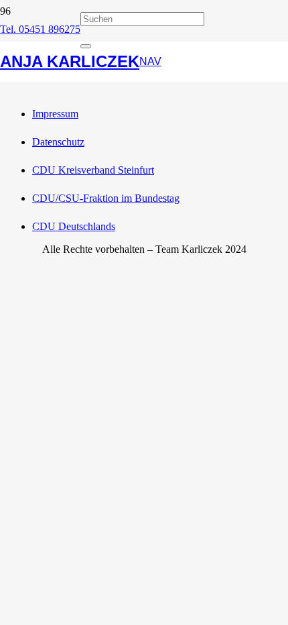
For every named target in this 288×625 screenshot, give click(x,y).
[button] (150, 62)
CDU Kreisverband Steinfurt (93, 170)
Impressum (55, 113)
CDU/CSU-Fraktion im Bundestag (105, 198)
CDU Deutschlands (73, 226)
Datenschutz (58, 142)
